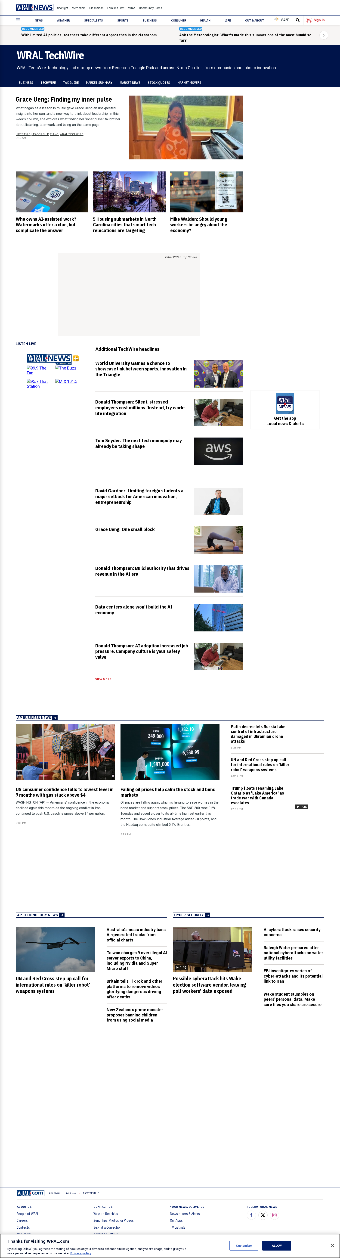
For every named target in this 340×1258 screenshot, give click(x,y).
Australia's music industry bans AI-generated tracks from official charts (136, 934)
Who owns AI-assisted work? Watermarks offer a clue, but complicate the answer (46, 225)
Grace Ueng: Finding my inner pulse (64, 99)
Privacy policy (80, 1253)
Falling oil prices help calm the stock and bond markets (168, 792)
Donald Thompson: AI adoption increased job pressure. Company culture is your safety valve (141, 651)
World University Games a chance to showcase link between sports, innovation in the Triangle (141, 369)
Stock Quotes (159, 83)
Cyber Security (189, 915)
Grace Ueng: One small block (125, 529)
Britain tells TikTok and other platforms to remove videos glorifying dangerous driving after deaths (134, 989)
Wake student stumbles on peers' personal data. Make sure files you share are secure (292, 999)
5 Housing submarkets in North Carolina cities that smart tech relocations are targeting (125, 225)
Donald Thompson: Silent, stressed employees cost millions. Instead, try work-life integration (140, 407)
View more (103, 679)
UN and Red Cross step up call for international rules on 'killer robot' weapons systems (260, 764)
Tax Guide (71, 83)
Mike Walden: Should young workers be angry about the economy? (198, 225)
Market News (130, 83)
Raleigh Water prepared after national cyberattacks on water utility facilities (293, 952)
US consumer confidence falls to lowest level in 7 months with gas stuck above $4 (65, 792)
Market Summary (99, 83)
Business (26, 83)
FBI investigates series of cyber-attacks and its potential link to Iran (293, 976)
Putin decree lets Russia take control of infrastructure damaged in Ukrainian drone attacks (258, 734)
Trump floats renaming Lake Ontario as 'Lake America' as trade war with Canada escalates (257, 796)
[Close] (333, 1245)
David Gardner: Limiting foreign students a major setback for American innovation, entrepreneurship (139, 496)
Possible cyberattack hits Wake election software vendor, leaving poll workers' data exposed (209, 984)
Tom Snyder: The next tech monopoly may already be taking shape (138, 443)
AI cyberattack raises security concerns (292, 932)
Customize (244, 1245)
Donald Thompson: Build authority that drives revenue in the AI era (142, 571)
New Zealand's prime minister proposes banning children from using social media (135, 1014)
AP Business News (34, 718)
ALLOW (277, 1245)
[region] (170, 1246)
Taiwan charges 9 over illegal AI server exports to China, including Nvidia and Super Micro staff (137, 960)
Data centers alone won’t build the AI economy (133, 609)
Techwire (48, 83)
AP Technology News (37, 915)
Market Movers (189, 83)
